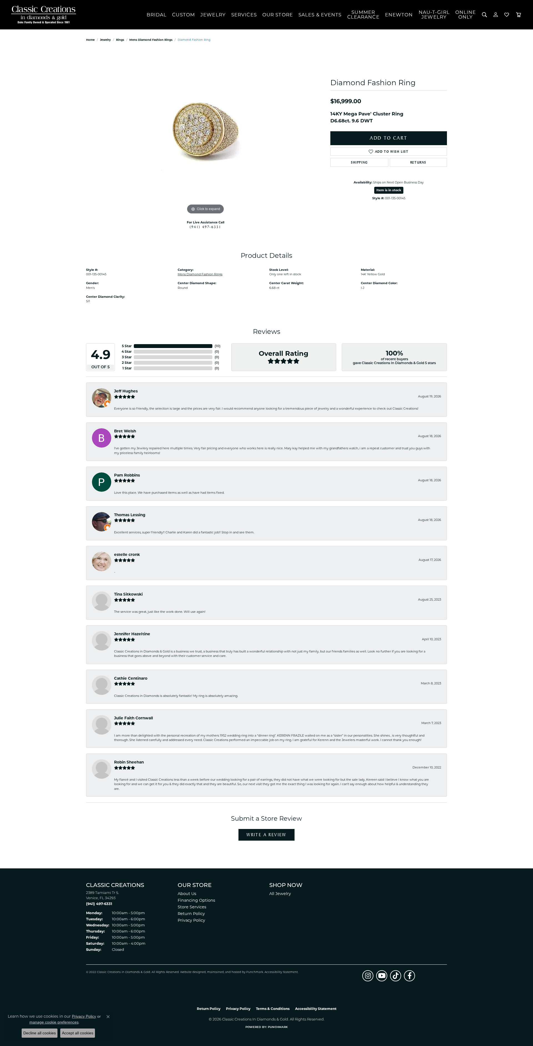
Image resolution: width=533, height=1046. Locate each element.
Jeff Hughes (126, 391)
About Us (187, 893)
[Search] (484, 14)
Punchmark (254, 972)
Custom (183, 14)
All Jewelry (280, 893)
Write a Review (266, 835)
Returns (418, 162)
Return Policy (191, 913)
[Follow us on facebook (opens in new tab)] (409, 975)
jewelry (105, 40)
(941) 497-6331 (205, 226)
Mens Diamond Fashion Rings (150, 40)
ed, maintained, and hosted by (224, 972)
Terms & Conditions (273, 1009)
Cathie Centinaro (130, 678)
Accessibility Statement (281, 972)
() (217, 346)
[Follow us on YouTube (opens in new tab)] (381, 975)
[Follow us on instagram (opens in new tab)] (367, 975)
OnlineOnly (465, 14)
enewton (399, 14)
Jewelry (213, 14)
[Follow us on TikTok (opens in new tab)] (395, 975)
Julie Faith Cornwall (133, 718)
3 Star (127, 357)
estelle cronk (127, 554)
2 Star (127, 363)
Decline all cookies (39, 1033)
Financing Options (196, 900)
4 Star (127, 351)
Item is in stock (388, 190)
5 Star (127, 346)
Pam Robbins (127, 475)
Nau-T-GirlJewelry (434, 14)
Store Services (192, 906)
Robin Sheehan (129, 762)
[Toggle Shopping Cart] (518, 14)
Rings (120, 40)
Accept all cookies (77, 1033)
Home (90, 40)
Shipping (359, 162)
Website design (191, 972)
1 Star (127, 368)
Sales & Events (320, 14)
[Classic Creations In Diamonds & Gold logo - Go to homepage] (42, 14)
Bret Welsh (125, 431)
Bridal (157, 14)
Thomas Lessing (129, 515)
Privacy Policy (191, 920)
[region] (205, 132)
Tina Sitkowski (128, 594)
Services (244, 14)
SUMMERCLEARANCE (363, 14)
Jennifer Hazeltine (132, 634)
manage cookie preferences (54, 1022)
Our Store (277, 14)
